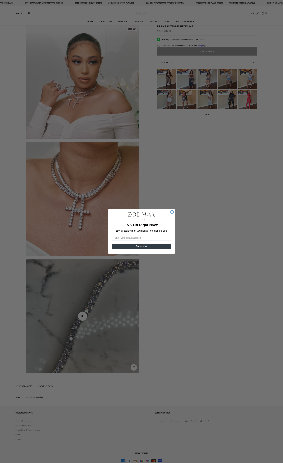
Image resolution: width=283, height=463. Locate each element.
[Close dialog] (172, 212)
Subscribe (141, 246)
